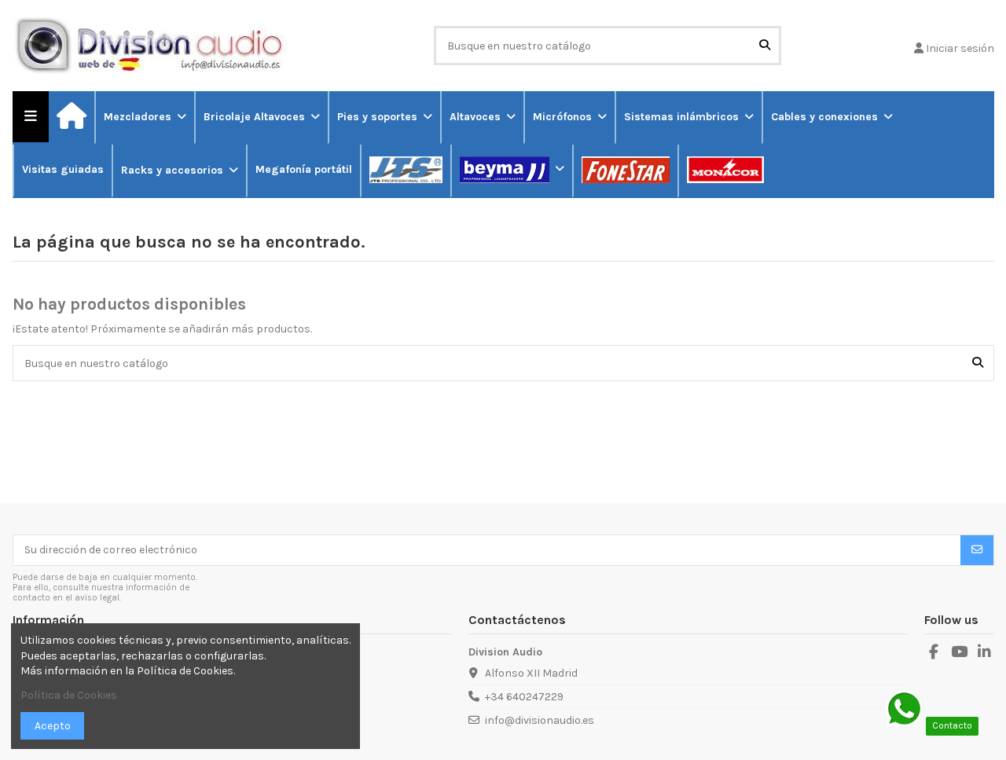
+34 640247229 (524, 696)
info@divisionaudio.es (539, 720)
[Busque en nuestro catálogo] (764, 45)
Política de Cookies (68, 695)
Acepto (53, 725)
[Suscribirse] (976, 550)
